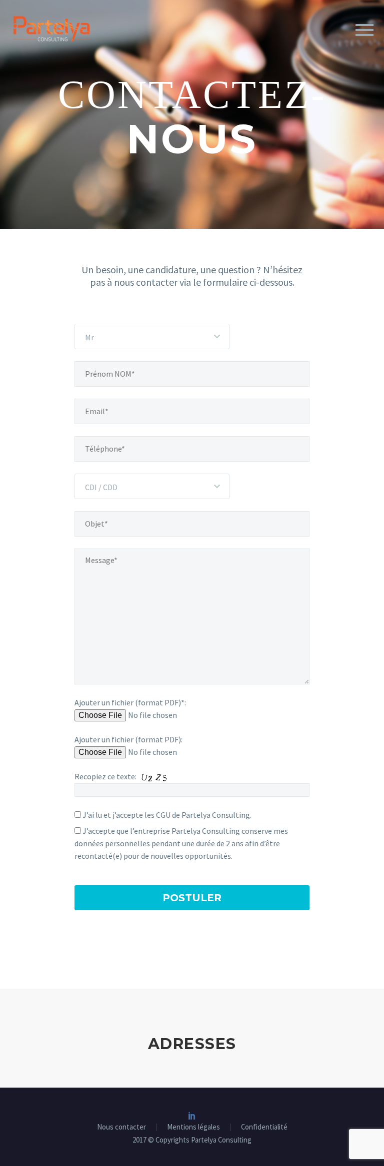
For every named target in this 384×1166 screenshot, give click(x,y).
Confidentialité (264, 1127)
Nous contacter (121, 1127)
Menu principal (365, 29)
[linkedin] (192, 1116)
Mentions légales (193, 1127)
